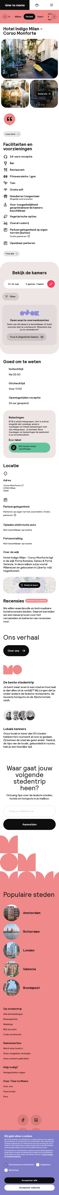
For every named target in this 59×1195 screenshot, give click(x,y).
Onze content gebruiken (16, 1058)
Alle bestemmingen (13, 1014)
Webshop (8, 1024)
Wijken (18, 16)
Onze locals (9, 1091)
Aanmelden (30, 824)
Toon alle (9, 253)
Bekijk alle (42, 93)
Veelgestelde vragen (14, 1072)
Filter (13, 296)
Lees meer (10, 134)
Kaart (40, 16)
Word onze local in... (13, 1048)
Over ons (13, 650)
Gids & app (50, 17)
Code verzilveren (12, 1034)
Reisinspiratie (10, 1019)
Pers (5, 1096)
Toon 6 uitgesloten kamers (24, 336)
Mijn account (10, 1029)
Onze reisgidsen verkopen (17, 1053)
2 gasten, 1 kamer (35, 284)
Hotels (29, 16)
